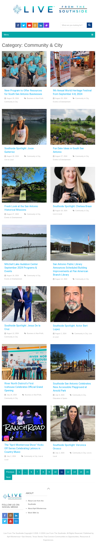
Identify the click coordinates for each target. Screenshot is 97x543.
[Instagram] (10, 515)
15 (87, 472)
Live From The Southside (14, 533)
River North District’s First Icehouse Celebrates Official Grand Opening (23, 387)
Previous (10, 472)
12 (68, 472)
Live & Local (9, 160)
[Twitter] (4, 521)
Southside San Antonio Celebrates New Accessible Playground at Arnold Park (72, 387)
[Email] (16, 521)
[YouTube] (10, 521)
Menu (6, 35)
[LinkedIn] (16, 515)
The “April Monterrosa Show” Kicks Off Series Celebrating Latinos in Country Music (24, 448)
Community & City (11, 102)
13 (74, 472)
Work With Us (33, 513)
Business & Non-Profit (35, 98)
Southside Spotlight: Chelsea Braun (72, 206)
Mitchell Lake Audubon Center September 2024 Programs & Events (21, 268)
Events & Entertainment (61, 102)
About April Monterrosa (37, 508)
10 (55, 472)
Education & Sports (60, 398)
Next (8, 477)
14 (81, 472)
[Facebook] (4, 515)
